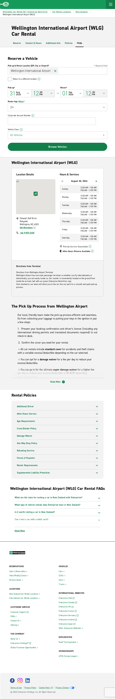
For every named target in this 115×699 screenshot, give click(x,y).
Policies (68, 43)
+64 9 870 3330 (27, 232)
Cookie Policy (44, 687)
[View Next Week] (96, 181)
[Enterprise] (4, 4)
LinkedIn (27, 680)
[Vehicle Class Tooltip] (21, 129)
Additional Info (53, 43)
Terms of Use (16, 687)
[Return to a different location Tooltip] (39, 79)
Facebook (12, 680)
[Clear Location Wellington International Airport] (55, 71)
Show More (55, 381)
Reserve (17, 43)
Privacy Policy (30, 687)
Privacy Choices (62, 687)
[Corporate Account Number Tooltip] (32, 115)
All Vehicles (16, 135)
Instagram (20, 680)
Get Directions (26, 227)
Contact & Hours (33, 43)
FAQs (79, 43)
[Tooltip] (90, 246)
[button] (110, 4)
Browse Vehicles (57, 147)
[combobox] (57, 71)
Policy (21, 101)
